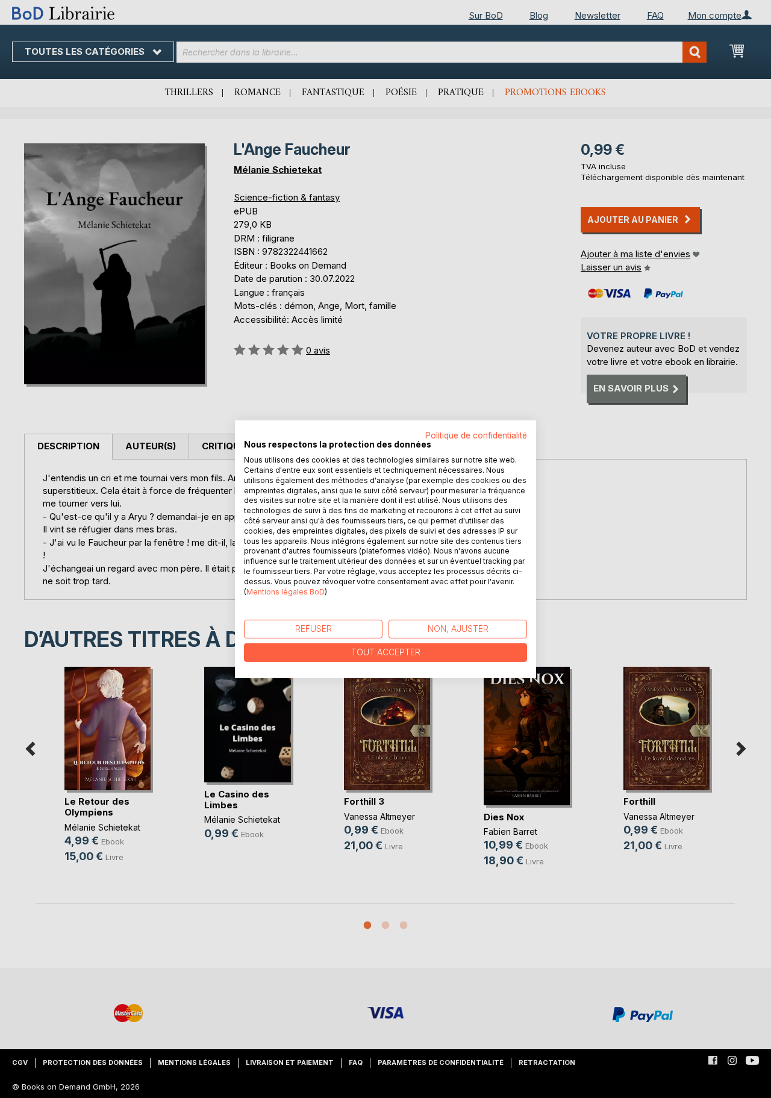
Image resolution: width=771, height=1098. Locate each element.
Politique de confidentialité (476, 435)
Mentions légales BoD (285, 591)
